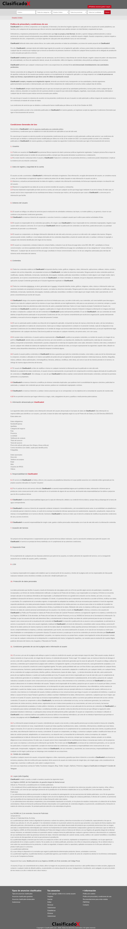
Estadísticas (52, 910)
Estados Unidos (17, 18)
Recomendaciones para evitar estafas (95, 899)
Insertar (50, 899)
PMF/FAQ (86, 902)
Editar (49, 902)
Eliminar (50, 913)
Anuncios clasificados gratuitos (22, 896)
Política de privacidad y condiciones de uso (29, 24)
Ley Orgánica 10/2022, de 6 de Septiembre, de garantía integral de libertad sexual (37, 782)
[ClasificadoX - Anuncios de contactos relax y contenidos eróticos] (66, 924)
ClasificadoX (15, 27)
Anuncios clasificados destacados (23, 899)
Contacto (86, 905)
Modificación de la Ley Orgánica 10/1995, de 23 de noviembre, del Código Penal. (53, 861)
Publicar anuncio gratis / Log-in (100, 6)
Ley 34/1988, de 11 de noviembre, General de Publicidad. (29, 813)
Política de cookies (89, 894)
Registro (50, 896)
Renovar (50, 905)
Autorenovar (16, 902)
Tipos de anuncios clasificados (22, 894)
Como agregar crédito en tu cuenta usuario (62, 894)
